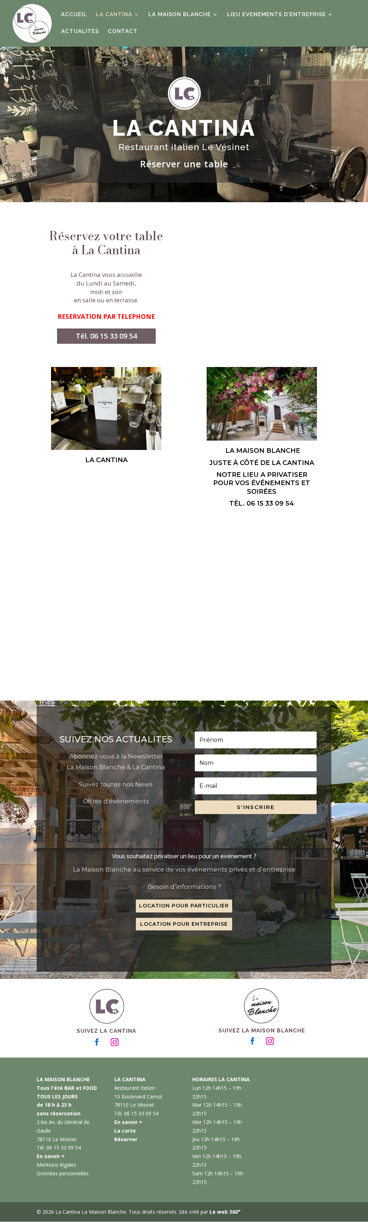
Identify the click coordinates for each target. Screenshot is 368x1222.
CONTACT (123, 31)
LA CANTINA (114, 15)
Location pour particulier (184, 905)
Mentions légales (56, 1164)
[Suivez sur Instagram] (115, 1042)
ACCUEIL (74, 15)
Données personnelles (63, 1173)
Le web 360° (225, 1211)
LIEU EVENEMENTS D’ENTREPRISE (276, 15)
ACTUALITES (80, 31)
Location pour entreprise (184, 924)
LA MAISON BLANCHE (179, 15)
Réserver (125, 1139)
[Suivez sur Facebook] (97, 1042)
